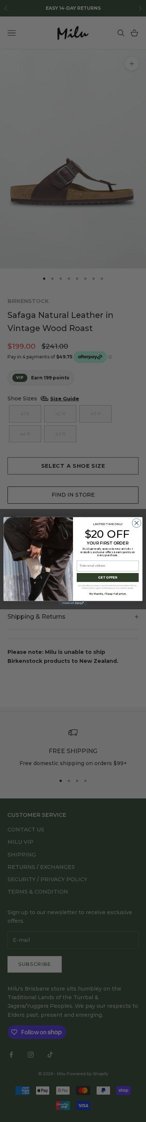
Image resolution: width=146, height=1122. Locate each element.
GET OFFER (107, 577)
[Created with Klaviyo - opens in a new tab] (73, 603)
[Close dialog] (136, 522)
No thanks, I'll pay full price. (107, 593)
